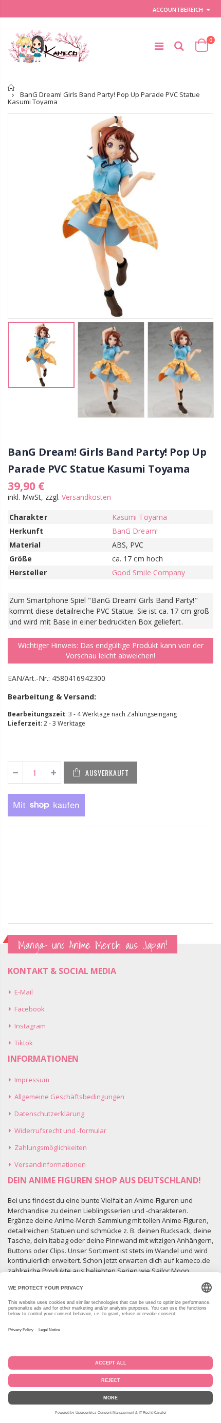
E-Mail (23, 992)
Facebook (29, 1008)
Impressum (31, 1079)
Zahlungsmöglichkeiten (50, 1147)
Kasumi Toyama (139, 517)
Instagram (30, 1025)
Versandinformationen (50, 1164)
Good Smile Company (148, 572)
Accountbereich (178, 9)
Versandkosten (86, 497)
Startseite (11, 87)
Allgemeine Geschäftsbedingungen (69, 1096)
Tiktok (23, 1042)
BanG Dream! (135, 531)
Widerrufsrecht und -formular (60, 1130)
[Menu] (159, 46)
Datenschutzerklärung (49, 1113)
